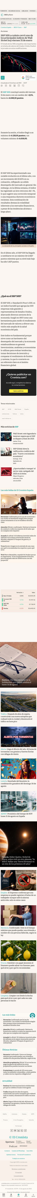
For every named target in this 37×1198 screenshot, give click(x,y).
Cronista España (6, 27)
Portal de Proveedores (24, 1154)
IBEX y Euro (18, 27)
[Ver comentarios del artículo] (23, 86)
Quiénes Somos (11, 1154)
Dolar (11, 1196)
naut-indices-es (6, 418)
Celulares (14, 1114)
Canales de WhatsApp (18, 1151)
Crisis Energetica (18, 1120)
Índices (15, 414)
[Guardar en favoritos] (3, 78)
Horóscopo (18, 1126)
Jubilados (25, 11)
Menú (3, 1196)
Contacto (7, 1151)
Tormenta (3, 11)
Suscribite (30, 1151)
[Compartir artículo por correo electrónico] (19, 86)
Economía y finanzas (20, 19)
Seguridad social (14, 11)
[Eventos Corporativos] (20, 1142)
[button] (32, 1015)
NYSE (9, 409)
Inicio (18, 1196)
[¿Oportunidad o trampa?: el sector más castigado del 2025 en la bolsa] (6, 471)
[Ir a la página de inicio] (2, 14)
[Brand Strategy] (29, 1142)
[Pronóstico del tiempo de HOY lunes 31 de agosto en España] (18, 801)
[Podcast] (13, 1146)
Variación (19, 592)
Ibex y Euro (32, 19)
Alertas (26, 1196)
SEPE (32, 1114)
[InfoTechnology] (23, 1146)
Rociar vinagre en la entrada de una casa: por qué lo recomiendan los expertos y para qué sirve (17, 548)
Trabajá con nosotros (18, 1158)
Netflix (5, 1114)
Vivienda (32, 11)
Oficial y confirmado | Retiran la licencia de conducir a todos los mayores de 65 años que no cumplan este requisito (18, 529)
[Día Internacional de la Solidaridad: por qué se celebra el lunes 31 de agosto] (18, 665)
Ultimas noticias (6, 19)
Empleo (24, 1114)
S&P (25, 27)
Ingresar (33, 1196)
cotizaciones (5, 414)
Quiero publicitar (20, 391)
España (26, 409)
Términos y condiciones (18, 1169)
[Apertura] (9, 1142)
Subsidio (31, 1120)
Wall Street (18, 409)
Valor (33, 592)
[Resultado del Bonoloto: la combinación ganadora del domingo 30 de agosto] (18, 768)
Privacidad (18, 1172)
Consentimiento (18, 1176)
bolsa (21, 414)
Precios (5, 1120)
